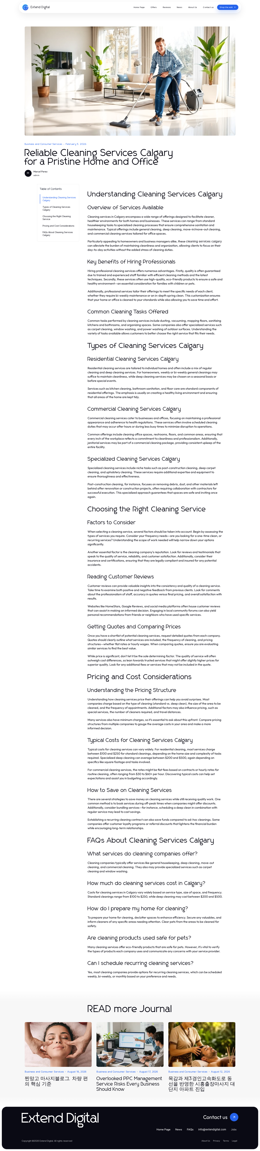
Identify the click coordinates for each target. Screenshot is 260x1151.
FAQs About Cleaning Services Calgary (58, 233)
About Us (205, 1140)
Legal (234, 1140)
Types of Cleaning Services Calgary (56, 208)
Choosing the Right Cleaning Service (57, 217)
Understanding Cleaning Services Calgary (59, 199)
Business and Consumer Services (43, 144)
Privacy (216, 1140)
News (178, 1129)
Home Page (163, 1129)
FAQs (190, 1129)
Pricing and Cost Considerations (58, 225)
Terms (226, 1140)
